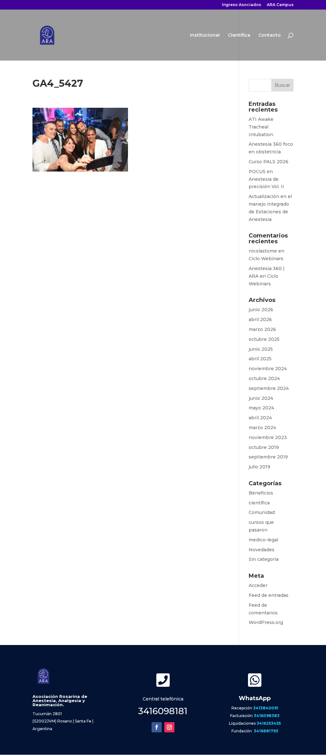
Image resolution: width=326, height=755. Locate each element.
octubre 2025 (264, 339)
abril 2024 (260, 418)
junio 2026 (261, 309)
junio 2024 (261, 398)
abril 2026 (260, 319)
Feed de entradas (268, 595)
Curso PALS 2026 (268, 162)
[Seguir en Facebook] (157, 727)
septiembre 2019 (268, 457)
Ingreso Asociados (241, 5)
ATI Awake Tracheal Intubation (261, 126)
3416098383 (267, 715)
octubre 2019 (264, 447)
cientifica (259, 503)
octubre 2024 (264, 378)
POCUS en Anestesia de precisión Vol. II (266, 179)
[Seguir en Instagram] (169, 727)
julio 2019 (259, 467)
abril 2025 (260, 359)
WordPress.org (266, 622)
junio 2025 (261, 349)
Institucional (205, 35)
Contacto (270, 35)
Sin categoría (264, 559)
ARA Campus (280, 5)
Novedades (261, 550)
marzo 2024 (262, 427)
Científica (239, 35)
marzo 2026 (262, 329)
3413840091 (265, 708)
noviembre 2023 (268, 437)
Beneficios (261, 493)
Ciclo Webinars (266, 258)
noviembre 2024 (268, 368)
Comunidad (262, 512)
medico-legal (263, 540)
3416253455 (269, 723)
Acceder (258, 585)
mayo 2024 (261, 408)
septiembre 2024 (269, 388)
